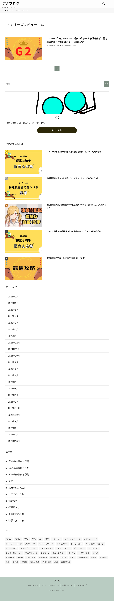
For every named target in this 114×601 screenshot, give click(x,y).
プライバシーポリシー (50, 585)
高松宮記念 (65, 562)
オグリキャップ (90, 539)
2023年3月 (13, 395)
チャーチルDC (11, 548)
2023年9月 (13, 362)
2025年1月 (13, 336)
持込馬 (72, 557)
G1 (40, 539)
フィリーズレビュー (14, 553)
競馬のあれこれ (16, 494)
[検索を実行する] (106, 84)
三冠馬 (95, 553)
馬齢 (56, 562)
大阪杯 (20, 557)
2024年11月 (14, 349)
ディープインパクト (29, 548)
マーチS (72, 553)
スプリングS (30, 544)
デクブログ (11, 3)
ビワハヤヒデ (79, 548)
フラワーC (45, 553)
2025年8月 (13, 303)
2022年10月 (14, 415)
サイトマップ (81, 585)
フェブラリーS (31, 553)
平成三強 (54, 557)
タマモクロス (62, 544)
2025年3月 (13, 323)
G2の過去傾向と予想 (18, 468)
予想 (10, 481)
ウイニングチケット (72, 539)
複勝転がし (14, 507)
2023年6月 (13, 375)
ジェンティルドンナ (14, 544)
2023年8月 (13, 369)
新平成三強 (83, 557)
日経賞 (93, 557)
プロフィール (32, 585)
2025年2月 (13, 329)
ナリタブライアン (63, 548)
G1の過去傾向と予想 (18, 461)
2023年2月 (13, 402)
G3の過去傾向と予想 (18, 474)
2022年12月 (14, 408)
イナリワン (56, 539)
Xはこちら (57, 130)
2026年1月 (13, 297)
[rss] (58, 580)
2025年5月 (13, 310)
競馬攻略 (12, 501)
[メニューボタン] (110, 4)
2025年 (17, 539)
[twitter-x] (55, 580)
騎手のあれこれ (16, 520)
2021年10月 (14, 441)
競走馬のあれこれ (17, 487)
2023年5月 (13, 382)
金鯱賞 (24, 562)
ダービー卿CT (76, 544)
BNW (34, 539)
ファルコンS (93, 548)
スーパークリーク (46, 544)
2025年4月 (13, 316)
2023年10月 (14, 356)
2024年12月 (14, 343)
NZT (47, 539)
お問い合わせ (67, 585)
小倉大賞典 (30, 557)
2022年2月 (13, 434)
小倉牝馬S (43, 557)
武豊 (7, 562)
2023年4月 (13, 388)
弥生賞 (63, 557)
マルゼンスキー (59, 553)
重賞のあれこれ (16, 514)
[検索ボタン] (104, 4)
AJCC (26, 539)
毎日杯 (15, 562)
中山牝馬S (10, 557)
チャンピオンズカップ (95, 544)
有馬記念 (103, 557)
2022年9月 (13, 421)
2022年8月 (13, 428)
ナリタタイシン (46, 548)
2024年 (8, 539)
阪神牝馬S (47, 562)
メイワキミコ (84, 553)
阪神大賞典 (34, 562)
